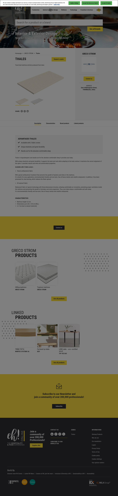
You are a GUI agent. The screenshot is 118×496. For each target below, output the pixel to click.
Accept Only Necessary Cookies (90, 3)
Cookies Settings (74, 3)
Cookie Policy (57, 4)
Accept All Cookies (106, 3)
